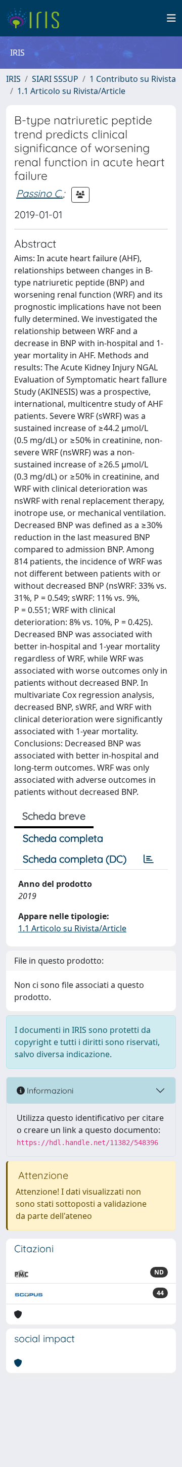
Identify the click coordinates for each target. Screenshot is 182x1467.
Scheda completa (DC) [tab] (74, 859)
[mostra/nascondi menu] (171, 18)
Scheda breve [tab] (53, 816)
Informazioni (49, 1090)
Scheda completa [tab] (63, 838)
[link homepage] (36, 18)
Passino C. (39, 193)
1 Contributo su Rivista (132, 78)
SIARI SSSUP (55, 78)
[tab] (148, 859)
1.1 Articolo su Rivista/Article (71, 91)
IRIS (13, 78)
